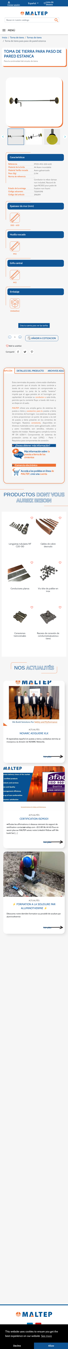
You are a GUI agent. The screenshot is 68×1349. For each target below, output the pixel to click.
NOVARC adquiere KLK (34, 733)
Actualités (34, 729)
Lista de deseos (48, 3)
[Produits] (53, 756)
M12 (15, 254)
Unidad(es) (14, 311)
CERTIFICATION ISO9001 (34, 818)
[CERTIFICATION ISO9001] (34, 788)
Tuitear (24, 351)
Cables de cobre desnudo (48, 545)
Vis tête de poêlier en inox (48, 589)
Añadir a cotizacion (42, 338)
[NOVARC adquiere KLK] (34, 703)
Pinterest (31, 351)
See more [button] (46, 1335)
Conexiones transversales (20, 634)
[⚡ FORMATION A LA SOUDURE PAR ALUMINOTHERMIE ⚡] (34, 874)
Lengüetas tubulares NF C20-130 (20, 545)
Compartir (18, 351)
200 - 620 (15, 225)
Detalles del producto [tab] (30, 370)
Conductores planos (20, 588)
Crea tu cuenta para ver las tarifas (34, 325)
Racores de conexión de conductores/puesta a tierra (48, 636)
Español (32, 3)
